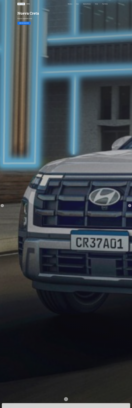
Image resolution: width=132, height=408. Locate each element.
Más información (24, 23)
